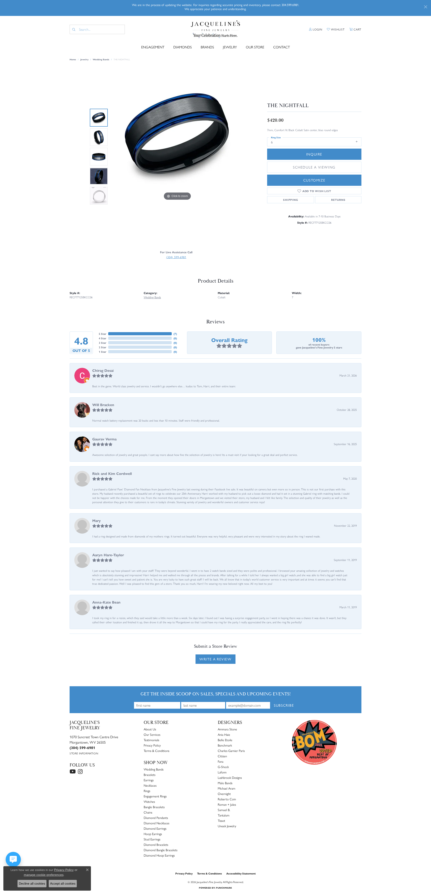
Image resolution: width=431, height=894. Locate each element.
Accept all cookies (62, 883)
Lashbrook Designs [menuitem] (230, 777)
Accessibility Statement (241, 873)
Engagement (152, 47)
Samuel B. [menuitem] (224, 809)
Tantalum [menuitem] (223, 815)
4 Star (102, 338)
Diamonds (182, 47)
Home (73, 59)
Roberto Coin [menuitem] (227, 799)
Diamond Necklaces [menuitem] (156, 823)
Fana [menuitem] (220, 761)
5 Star (102, 334)
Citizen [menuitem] (222, 756)
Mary (96, 520)
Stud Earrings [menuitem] (152, 839)
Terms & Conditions (156, 750)
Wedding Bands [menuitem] (153, 769)
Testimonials (151, 740)
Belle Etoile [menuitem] (225, 740)
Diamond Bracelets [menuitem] (156, 844)
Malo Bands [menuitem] (225, 783)
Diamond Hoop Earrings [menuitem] (159, 855)
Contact (281, 47)
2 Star (102, 347)
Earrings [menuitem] (149, 780)
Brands (207, 47)
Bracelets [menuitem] (149, 774)
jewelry (84, 59)
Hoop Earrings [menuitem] (153, 833)
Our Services (152, 734)
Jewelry (230, 47)
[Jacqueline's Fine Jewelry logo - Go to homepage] (216, 29)
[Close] (425, 7)
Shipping (290, 200)
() (175, 334)
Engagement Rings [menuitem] (155, 796)
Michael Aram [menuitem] (226, 788)
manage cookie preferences (44, 875)
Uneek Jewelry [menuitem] (227, 826)
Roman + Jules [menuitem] (227, 804)
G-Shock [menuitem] (223, 766)
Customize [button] (314, 180)
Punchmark (224, 887)
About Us (150, 729)
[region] (177, 156)
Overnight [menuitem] (224, 793)
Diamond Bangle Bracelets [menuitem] (160, 850)
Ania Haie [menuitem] (224, 734)
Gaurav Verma (104, 439)
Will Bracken (103, 404)
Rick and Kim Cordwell (112, 473)
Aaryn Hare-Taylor (108, 554)
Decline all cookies (32, 883)
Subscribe (284, 705)
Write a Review (215, 659)
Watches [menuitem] (149, 801)
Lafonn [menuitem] (222, 772)
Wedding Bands (101, 59)
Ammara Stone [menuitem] (227, 729)
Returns (338, 200)
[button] (315, 29)
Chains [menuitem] (148, 812)
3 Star (102, 343)
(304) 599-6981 (176, 257)
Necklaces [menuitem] (150, 785)
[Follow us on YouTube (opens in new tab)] (73, 771)
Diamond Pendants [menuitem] (156, 817)
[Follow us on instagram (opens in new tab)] (80, 771)
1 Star (102, 352)
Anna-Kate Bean (106, 602)
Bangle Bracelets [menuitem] (154, 807)
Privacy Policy (152, 745)
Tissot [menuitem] (221, 820)
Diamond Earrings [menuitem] (155, 828)
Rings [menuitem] (147, 790)
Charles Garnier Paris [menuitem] (231, 750)
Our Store (255, 47)
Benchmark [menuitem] (225, 745)
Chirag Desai (103, 370)
